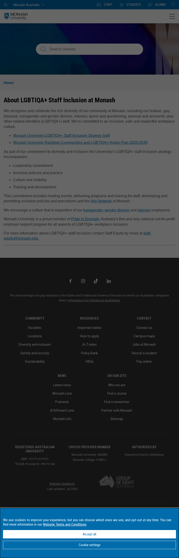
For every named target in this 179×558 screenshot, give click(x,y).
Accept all (89, 534)
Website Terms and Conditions (64, 524)
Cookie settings (89, 545)
